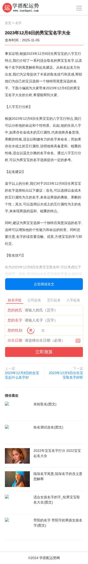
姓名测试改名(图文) (48, 427)
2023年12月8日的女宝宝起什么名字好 (22, 375)
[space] (17, 409)
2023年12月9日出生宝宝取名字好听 (66, 375)
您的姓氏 (15, 310)
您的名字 (15, 320)
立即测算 (44, 352)
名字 (18, 23)
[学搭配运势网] (20, 7)
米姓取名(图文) (44, 404)
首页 (8, 23)
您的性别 (15, 330)
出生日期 (15, 340)
